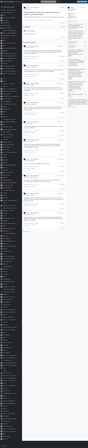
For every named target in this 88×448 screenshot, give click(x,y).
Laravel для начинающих (8, 144)
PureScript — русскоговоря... (9, 431)
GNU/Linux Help (6, 25)
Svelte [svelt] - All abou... (7, 127)
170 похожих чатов (7, 7)
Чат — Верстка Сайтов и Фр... (9, 233)
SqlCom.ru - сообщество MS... (9, 246)
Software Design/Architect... (8, 281)
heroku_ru (4, 388)
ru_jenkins (4, 406)
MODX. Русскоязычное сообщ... (9, 58)
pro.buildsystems (6, 302)
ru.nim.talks (5, 274)
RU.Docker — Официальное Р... (9, 355)
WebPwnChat (5, 231)
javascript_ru (5, 243)
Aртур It (32, 214)
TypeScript (4, 116)
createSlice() (33, 67)
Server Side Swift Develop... (8, 256)
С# (3, 76)
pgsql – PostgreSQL (7, 61)
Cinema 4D (5, 248)
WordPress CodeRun (7, 426)
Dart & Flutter (5, 149)
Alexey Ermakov (34, 177)
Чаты (22, 1)
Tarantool (4, 154)
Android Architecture (7, 142)
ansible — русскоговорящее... (9, 378)
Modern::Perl (5, 264)
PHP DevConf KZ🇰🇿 (6, 261)
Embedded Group (6, 101)
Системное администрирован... (9, 129)
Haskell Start (5, 294)
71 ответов (61, 98)
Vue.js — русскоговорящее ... (9, 17)
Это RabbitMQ (5, 335)
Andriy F (32, 141)
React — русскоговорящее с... (9, 10)
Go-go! (4, 40)
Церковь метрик (6, 147)
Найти (58, 1)
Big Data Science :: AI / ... (8, 172)
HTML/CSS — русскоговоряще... (9, 91)
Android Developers (7, 12)
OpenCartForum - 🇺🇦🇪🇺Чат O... (9, 208)
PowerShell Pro (6, 390)
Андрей (32, 84)
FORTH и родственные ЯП (8, 401)
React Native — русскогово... (9, 83)
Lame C (4, 215)
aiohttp (4, 383)
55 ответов (61, 189)
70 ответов (61, 227)
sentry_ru (4, 370)
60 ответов (61, 78)
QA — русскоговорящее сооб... (9, 152)
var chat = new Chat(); (7, 134)
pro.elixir (4, 157)
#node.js (36, 20)
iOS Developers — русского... (9, 66)
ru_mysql (4, 193)
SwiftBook (4, 177)
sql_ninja (4, 284)
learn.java (4, 167)
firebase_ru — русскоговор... (9, 319)
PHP (3, 114)
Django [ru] (5, 38)
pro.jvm (4, 81)
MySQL (4, 332)
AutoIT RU (4, 220)
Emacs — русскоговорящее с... (9, 357)
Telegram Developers (7, 28)
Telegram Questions (8, 1)
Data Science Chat (6, 137)
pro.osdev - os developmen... (9, 330)
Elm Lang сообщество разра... (9, 418)
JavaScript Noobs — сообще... (9, 35)
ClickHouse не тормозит (8, 68)
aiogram (4, 106)
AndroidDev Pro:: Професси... (9, 286)
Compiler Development (7, 317)
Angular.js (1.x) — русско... (8, 210)
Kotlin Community (6, 99)
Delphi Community (6, 251)
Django (4, 368)
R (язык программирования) (9, 165)
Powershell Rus (6, 304)
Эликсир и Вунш (6, 436)
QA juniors (4, 340)
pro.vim (4, 253)
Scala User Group (6, 109)
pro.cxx (4, 78)
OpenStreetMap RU (7, 187)
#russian (49, 20)
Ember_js (4, 350)
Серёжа (32, 47)
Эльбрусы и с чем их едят (8, 297)
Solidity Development (7, 180)
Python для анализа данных (9, 309)
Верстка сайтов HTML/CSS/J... (9, 48)
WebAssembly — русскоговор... (9, 375)
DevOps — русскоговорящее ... (9, 33)
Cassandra (4, 439)
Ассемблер (5, 139)
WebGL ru (4, 314)
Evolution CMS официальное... (9, 182)
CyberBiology (5, 411)
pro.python (5, 236)
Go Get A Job (5, 345)
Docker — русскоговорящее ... (9, 88)
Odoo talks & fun (6, 279)
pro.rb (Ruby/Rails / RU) (7, 266)
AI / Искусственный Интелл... (9, 223)
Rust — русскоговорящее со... (9, 71)
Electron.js (4, 322)
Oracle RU (4, 271)
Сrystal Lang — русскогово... (9, 380)
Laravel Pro (5, 63)
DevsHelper (5, 170)
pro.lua (4, 195)
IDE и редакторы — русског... (9, 205)
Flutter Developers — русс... (8, 218)
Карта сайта (4, 445)
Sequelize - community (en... (8, 413)
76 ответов (61, 61)
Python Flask (5, 160)
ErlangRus (4, 307)
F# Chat (4, 124)
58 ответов (61, 171)
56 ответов (61, 154)
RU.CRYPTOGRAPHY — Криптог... (10, 327)
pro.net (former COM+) (7, 185)
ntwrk (3, 45)
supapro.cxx (5, 20)
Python (4, 15)
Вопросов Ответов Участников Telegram (72, 15)
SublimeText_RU (6, 421)
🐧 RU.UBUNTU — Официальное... (10, 96)
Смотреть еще (26, 231)
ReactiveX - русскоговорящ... (9, 428)
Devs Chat (4, 86)
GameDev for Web (6, 342)
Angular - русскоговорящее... (9, 43)
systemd (4, 395)
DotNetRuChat (5, 22)
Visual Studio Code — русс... (8, 190)
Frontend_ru (5, 213)
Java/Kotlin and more (7, 299)
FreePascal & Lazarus (7, 360)
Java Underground (6, 238)
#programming (43, 20)
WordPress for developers (8, 289)
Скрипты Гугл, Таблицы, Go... (9, 312)
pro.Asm (4, 203)
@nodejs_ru (75, 17)
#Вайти (4, 434)
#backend (26, 20)
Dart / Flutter (5, 198)
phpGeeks (4, 50)
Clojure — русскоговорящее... (9, 385)
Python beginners (6, 94)
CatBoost (4, 408)
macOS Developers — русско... (9, 393)
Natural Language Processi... (9, 241)
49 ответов (61, 208)
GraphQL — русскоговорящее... (9, 200)
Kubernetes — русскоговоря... (9, 53)
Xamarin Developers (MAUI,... (9, 121)
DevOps (4, 276)
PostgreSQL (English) (7, 347)
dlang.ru (4, 225)
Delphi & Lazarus (6, 175)
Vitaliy (31, 195)
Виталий (32, 160)
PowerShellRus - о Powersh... (9, 291)
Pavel (31, 123)
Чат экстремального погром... (9, 104)
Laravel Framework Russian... (9, 228)
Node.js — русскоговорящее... (9, 30)
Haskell (4, 111)
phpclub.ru (5, 324)
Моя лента (17, 1)
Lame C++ (4, 337)
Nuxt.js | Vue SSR (6, 132)
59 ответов (61, 117)
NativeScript (5, 423)
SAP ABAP (4, 162)
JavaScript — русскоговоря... (9, 73)
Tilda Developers (6, 352)
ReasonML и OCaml (7, 373)
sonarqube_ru (5, 416)
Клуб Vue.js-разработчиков (8, 119)
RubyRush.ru (5, 269)
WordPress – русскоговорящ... (9, 365)
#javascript (31, 20)
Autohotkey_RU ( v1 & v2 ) (8, 258)
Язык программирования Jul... (9, 362)
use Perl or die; (5, 398)
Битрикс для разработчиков (9, 55)
